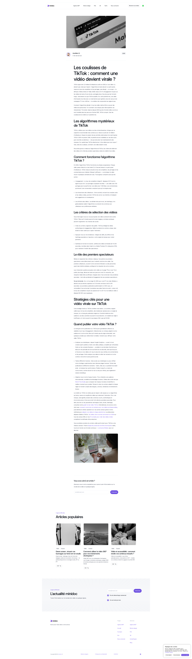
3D (130, 635)
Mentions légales (84, 654)
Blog (131, 642)
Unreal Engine (133, 639)
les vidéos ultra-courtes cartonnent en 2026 (101, 414)
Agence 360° (120, 624)
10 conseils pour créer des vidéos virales (101, 417)
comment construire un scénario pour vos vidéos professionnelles (98, 407)
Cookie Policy (169, 652)
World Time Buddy (80, 382)
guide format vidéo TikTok (90, 405)
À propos (119, 631)
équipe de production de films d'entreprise (100, 425)
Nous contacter (121, 639)
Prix (118, 635)
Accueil (119, 628)
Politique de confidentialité (101, 654)
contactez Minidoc (103, 428)
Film (131, 631)
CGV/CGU (116, 654)
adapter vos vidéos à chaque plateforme (93, 412)
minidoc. (60, 654)
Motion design (133, 628)
